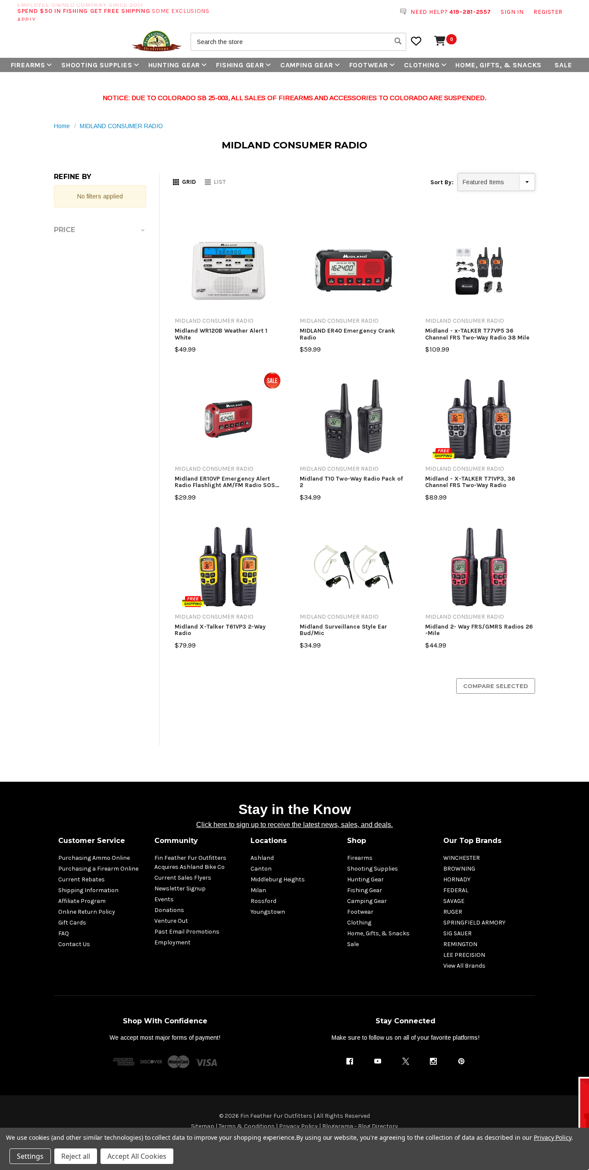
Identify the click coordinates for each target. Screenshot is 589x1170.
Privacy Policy (298, 1126)
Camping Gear (306, 65)
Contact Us (74, 944)
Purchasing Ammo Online (94, 858)
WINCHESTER (461, 858)
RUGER (452, 911)
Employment (172, 942)
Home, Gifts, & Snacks (498, 65)
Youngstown (268, 911)
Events (164, 899)
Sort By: (442, 182)
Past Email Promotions (186, 931)
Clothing (421, 65)
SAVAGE (453, 901)
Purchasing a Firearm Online (98, 868)
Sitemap (202, 1126)
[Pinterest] (461, 1061)
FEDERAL (455, 890)
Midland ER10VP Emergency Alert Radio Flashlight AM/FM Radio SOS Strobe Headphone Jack (225, 482)
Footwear (368, 65)
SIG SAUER (457, 933)
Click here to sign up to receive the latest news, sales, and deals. (294, 824)
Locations (269, 841)
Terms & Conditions (247, 1126)
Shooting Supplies (96, 65)
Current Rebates (81, 879)
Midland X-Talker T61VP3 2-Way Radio (220, 630)
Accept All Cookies (136, 1156)
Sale (563, 65)
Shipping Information (88, 890)
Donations (169, 910)
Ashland (262, 858)
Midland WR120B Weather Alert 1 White (221, 334)
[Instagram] (433, 1061)
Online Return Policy (86, 911)
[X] (405, 1061)
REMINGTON (460, 944)
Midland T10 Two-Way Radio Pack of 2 (351, 482)
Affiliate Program (82, 901)
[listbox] (496, 182)
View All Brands (464, 965)
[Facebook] (349, 1061)
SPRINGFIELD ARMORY (474, 922)
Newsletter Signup (180, 888)
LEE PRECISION (464, 955)
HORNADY (456, 879)
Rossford (263, 901)
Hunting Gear (174, 65)
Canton (261, 868)
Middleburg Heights (278, 879)
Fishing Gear (240, 65)
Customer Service (91, 841)
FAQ (63, 933)
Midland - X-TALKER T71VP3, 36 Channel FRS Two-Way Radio (470, 482)
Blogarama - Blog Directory (360, 1126)
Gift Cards (72, 922)
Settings (30, 1156)
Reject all (75, 1156)
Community (176, 841)
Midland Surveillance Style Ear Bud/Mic (343, 630)
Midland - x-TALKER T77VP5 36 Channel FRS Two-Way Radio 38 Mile (477, 334)
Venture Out (171, 921)
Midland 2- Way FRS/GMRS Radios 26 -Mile (479, 630)
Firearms (28, 65)
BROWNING (459, 868)
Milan (258, 890)
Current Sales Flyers (182, 877)
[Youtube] (377, 1061)
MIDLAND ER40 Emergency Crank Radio (347, 334)
